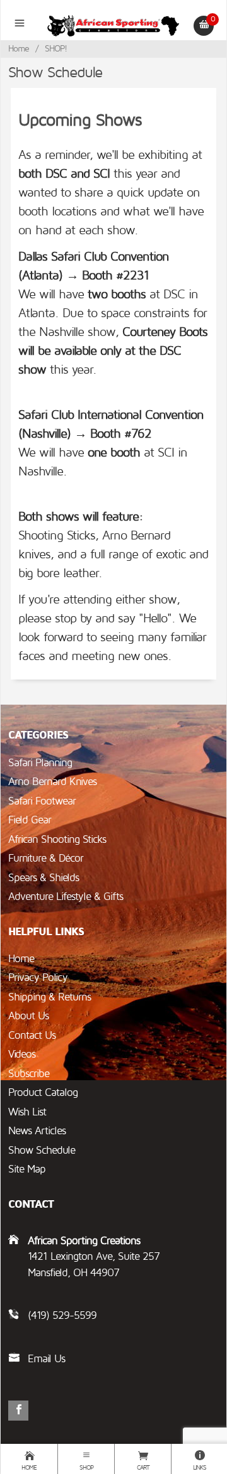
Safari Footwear (42, 801)
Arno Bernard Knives (52, 782)
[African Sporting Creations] (114, 25)
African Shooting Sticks (57, 839)
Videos (21, 1054)
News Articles (37, 1131)
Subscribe (28, 1074)
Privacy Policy (37, 978)
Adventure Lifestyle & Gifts (65, 896)
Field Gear (29, 820)
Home (18, 48)
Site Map (26, 1169)
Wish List (27, 1112)
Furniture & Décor (45, 858)
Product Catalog (43, 1092)
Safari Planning (40, 763)
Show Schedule (41, 1150)
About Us (28, 1016)
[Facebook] (18, 1411)
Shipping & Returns (49, 997)
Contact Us (31, 1035)
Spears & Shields (43, 878)
